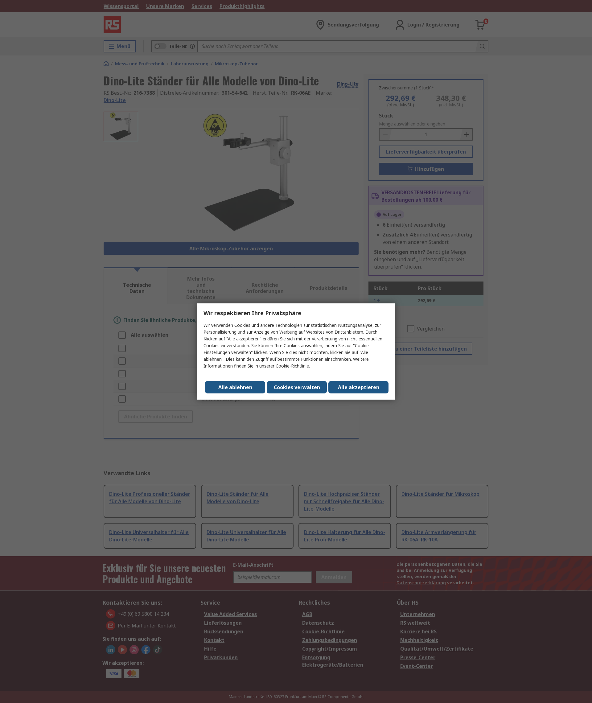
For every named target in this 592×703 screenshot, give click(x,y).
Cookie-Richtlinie (292, 366)
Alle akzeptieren (358, 387)
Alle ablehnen (235, 387)
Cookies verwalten (297, 387)
